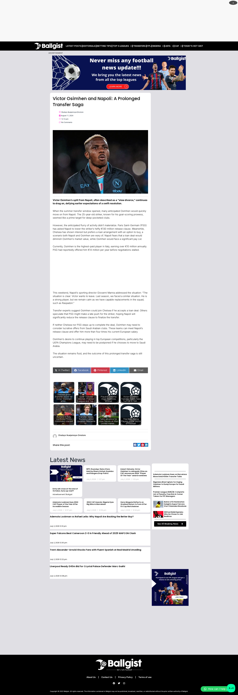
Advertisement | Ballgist (62, 494)
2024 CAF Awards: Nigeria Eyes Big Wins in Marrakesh (100, 503)
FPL (149, 46)
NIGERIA (157, 46)
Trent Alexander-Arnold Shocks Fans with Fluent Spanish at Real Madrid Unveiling (95, 549)
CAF (177, 46)
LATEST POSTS (73, 46)
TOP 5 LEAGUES (121, 46)
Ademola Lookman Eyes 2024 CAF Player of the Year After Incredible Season (65, 504)
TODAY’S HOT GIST (193, 46)
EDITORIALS (89, 46)
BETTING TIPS (104, 46)
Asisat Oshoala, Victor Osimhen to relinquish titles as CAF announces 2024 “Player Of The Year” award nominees (133, 472)
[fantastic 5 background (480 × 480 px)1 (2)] (170, 587)
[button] (135, 445)
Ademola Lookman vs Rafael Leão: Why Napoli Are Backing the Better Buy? (92, 516)
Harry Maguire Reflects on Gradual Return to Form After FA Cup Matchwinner (134, 504)
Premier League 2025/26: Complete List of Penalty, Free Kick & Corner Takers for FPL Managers (168, 494)
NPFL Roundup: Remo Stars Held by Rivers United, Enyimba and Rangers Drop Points (99, 471)
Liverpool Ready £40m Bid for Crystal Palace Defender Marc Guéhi (87, 566)
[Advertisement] (119, 20)
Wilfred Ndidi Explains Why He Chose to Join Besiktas (173, 514)
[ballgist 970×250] (119, 72)
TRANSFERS (139, 46)
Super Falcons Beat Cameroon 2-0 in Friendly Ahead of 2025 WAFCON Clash (93, 533)
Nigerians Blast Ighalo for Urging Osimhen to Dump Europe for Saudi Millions (168, 484)
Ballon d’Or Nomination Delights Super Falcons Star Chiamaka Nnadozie (175, 504)
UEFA (168, 46)
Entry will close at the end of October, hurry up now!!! (65, 490)
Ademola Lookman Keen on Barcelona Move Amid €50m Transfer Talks (170, 475)
